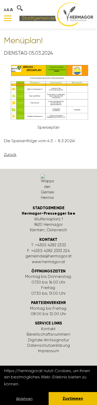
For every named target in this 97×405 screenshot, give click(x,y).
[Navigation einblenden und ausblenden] (8, 18)
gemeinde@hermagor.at (48, 256)
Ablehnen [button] (24, 398)
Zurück (10, 154)
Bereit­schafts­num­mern (49, 334)
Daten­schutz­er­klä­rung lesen (48, 383)
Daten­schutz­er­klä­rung (48, 345)
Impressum (48, 351)
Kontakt (48, 329)
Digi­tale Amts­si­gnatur (48, 340)
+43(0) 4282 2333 (50, 245)
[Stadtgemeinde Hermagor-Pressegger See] (56, 14)
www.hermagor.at (48, 261)
